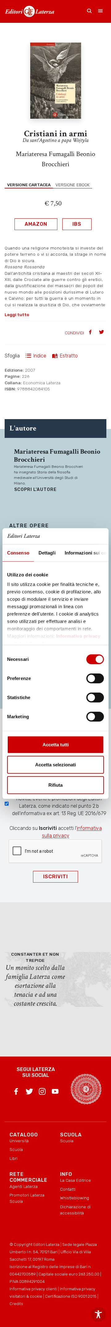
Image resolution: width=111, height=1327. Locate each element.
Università (19, 1140)
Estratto (69, 356)
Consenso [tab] (18, 552)
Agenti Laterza (24, 1186)
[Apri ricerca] (89, 11)
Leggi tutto (17, 314)
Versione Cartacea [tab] (29, 184)
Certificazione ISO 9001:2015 (71, 1296)
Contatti (68, 1189)
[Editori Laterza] (29, 11)
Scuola (16, 1149)
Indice (39, 356)
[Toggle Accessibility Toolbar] (98, 1314)
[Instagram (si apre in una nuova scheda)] (42, 1092)
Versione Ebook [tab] (73, 184)
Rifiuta (55, 785)
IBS (76, 224)
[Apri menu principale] (100, 11)
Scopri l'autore (35, 489)
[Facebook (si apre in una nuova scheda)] (16, 1092)
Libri (14, 1158)
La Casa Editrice (75, 1180)
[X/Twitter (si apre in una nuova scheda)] (29, 1092)
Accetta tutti (56, 744)
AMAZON (36, 224)
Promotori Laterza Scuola (27, 1198)
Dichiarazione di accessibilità (75, 1209)
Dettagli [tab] (47, 552)
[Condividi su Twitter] (102, 332)
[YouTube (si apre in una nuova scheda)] (55, 1092)
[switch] (95, 678)
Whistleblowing (74, 1197)
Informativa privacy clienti (33, 1289)
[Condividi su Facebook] (91, 332)
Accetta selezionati (55, 764)
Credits (16, 1303)
